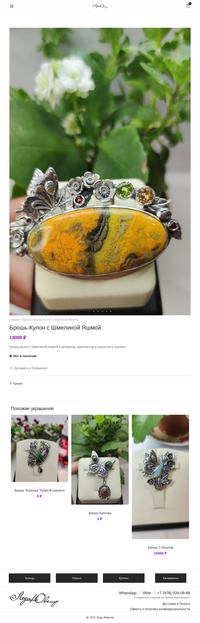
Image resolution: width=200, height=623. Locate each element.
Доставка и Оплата (176, 603)
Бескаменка (170, 578)
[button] (28, 368)
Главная (14, 319)
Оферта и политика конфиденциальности (160, 609)
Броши (27, 319)
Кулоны (124, 578)
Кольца (29, 578)
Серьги (76, 578)
